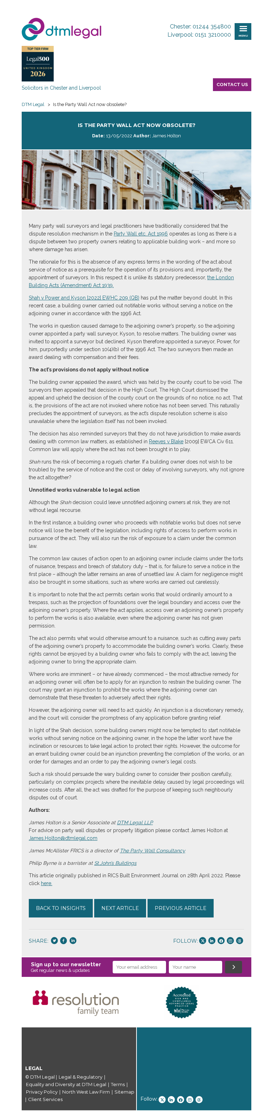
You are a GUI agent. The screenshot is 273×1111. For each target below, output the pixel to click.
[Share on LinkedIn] (72, 941)
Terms (118, 1084)
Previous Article (181, 908)
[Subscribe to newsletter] (233, 967)
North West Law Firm (86, 1092)
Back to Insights (61, 908)
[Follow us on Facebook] (221, 940)
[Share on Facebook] (63, 941)
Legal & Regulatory (80, 1077)
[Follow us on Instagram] (230, 940)
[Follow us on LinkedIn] (211, 940)
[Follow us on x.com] (202, 940)
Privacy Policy (42, 1092)
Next (262, 1002)
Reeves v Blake (166, 441)
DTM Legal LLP (135, 822)
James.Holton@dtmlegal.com (63, 838)
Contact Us (232, 84)
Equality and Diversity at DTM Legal (66, 1084)
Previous (11, 1002)
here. (46, 883)
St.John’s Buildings (115, 863)
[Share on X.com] (54, 941)
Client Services (45, 1099)
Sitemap (124, 1092)
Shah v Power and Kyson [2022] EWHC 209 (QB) (84, 298)
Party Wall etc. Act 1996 (141, 234)
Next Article (120, 908)
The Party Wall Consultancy (152, 850)
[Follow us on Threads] (239, 940)
